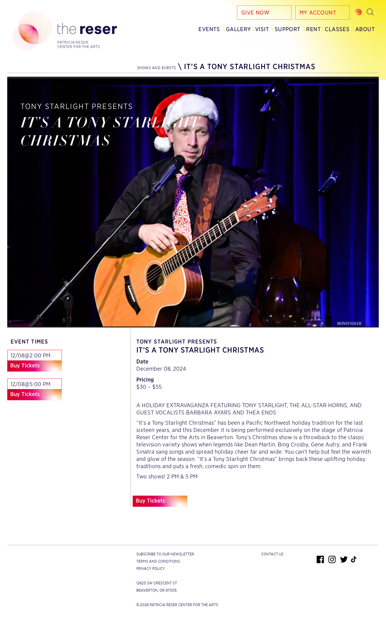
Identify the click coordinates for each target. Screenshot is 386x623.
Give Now (255, 12)
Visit (262, 29)
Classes (337, 29)
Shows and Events (156, 67)
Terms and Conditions (158, 561)
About (365, 29)
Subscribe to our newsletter (165, 554)
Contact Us (272, 554)
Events (209, 29)
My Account (317, 12)
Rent (313, 29)
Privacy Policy (150, 568)
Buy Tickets (25, 365)
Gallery (238, 29)
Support (288, 29)
